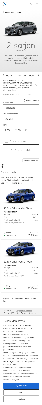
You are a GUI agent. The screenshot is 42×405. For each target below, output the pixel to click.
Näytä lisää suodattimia (21, 150)
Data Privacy (21, 313)
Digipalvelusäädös (24, 310)
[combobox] (21, 119)
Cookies (32, 313)
